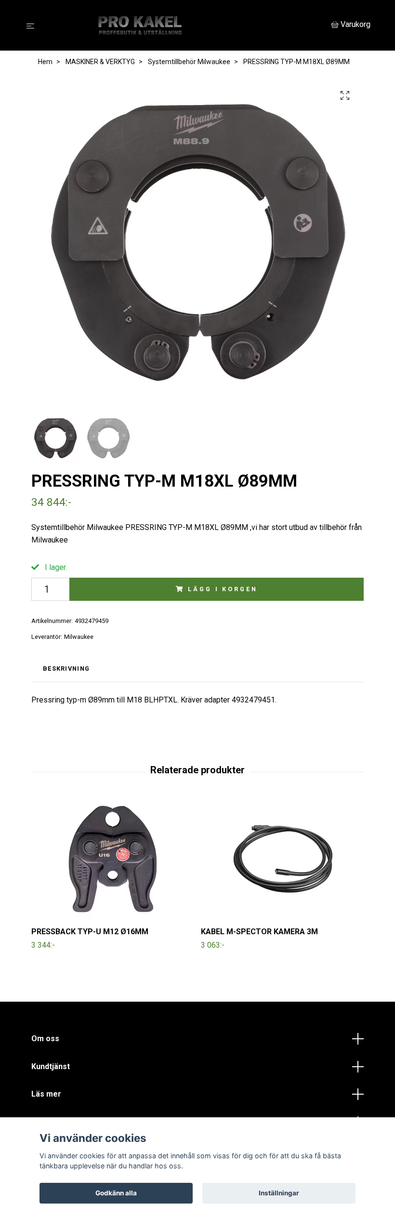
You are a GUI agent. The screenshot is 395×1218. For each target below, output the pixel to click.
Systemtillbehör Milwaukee (189, 62)
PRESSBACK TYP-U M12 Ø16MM (89, 931)
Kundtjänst (50, 1066)
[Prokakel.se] (184, 25)
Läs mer (46, 1094)
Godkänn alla (116, 1193)
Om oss (45, 1038)
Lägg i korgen (222, 589)
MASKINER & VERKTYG (100, 62)
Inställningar (279, 1193)
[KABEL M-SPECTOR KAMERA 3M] (282, 859)
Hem (45, 62)
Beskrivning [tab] (66, 668)
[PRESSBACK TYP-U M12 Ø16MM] (112, 859)
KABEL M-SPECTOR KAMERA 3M (259, 931)
